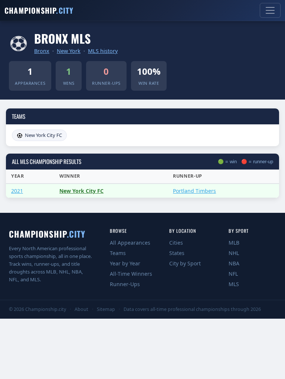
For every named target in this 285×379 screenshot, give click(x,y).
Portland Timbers (194, 190)
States (176, 252)
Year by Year (125, 263)
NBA (234, 263)
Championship (38, 10)
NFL (233, 273)
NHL (234, 252)
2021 (17, 190)
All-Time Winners (131, 273)
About (81, 309)
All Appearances (130, 242)
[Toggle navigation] (270, 10)
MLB (234, 242)
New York (69, 50)
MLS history (103, 50)
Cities (176, 242)
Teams (118, 252)
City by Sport (185, 263)
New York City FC (43, 135)
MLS (234, 284)
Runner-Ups (125, 284)
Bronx (41, 50)
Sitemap (106, 309)
